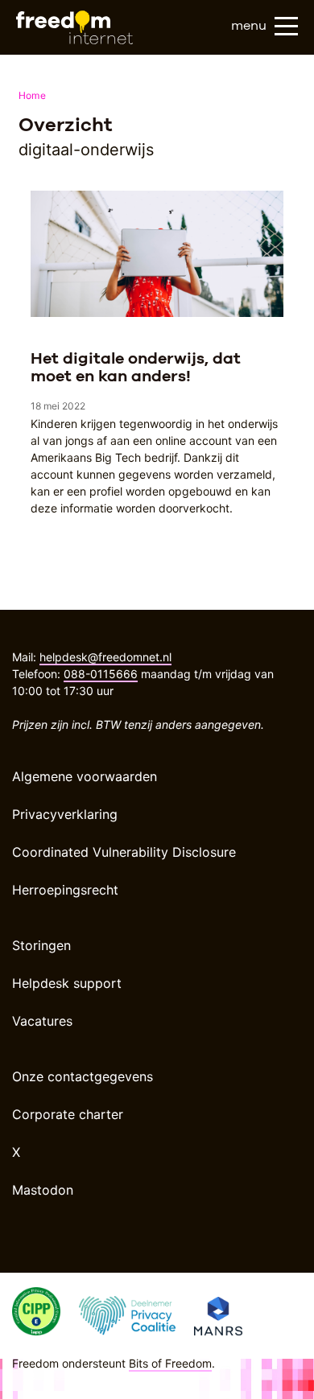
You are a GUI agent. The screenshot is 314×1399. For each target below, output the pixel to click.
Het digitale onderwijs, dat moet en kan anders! (136, 366)
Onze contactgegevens (82, 1076)
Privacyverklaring (65, 814)
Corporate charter (67, 1114)
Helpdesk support (67, 983)
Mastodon (42, 1190)
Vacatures (42, 1021)
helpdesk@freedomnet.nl (105, 657)
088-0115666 (101, 674)
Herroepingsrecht (65, 890)
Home (32, 95)
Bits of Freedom (170, 1363)
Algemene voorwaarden (84, 776)
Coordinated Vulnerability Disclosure (124, 852)
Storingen (41, 945)
